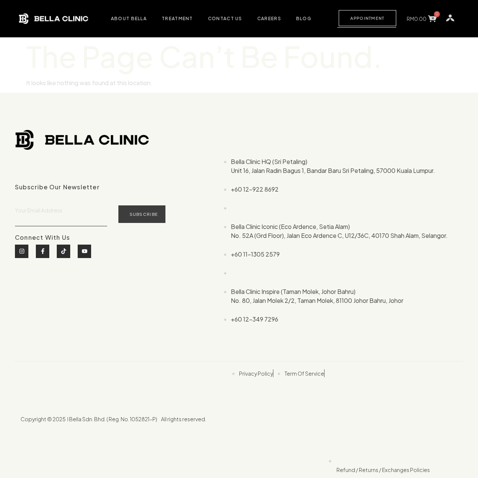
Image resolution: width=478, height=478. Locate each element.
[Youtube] (84, 251)
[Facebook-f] (42, 251)
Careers (269, 18)
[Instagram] (21, 251)
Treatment (177, 18)
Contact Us (225, 18)
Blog (303, 18)
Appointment (367, 18)
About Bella (129, 18)
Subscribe (144, 214)
